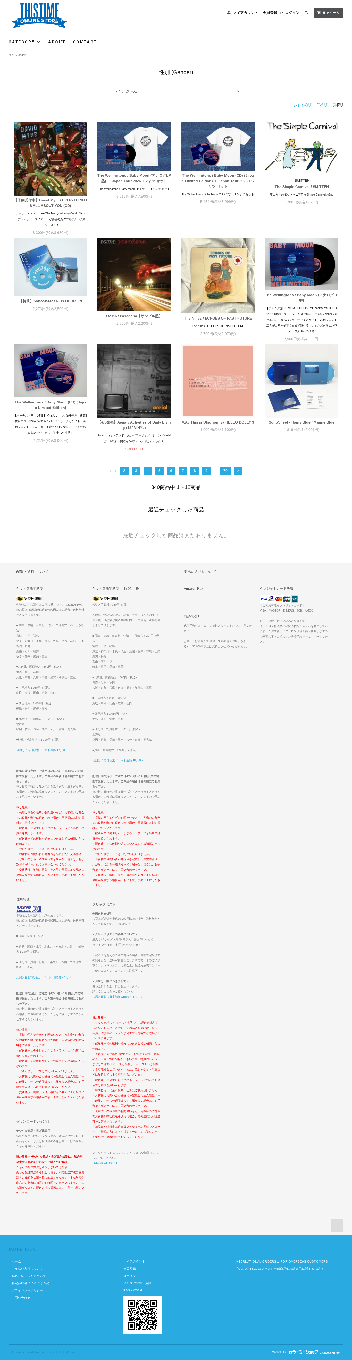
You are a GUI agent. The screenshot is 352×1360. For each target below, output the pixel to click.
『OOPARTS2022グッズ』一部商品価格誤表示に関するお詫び (279, 1268)
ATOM (137, 1290)
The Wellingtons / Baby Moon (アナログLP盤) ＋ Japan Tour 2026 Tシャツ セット (134, 178)
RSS (126, 1290)
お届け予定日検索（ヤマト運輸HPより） (42, 750)
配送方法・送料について (29, 1275)
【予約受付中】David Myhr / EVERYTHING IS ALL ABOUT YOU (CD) (50, 203)
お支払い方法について (27, 1268)
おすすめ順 (303, 105)
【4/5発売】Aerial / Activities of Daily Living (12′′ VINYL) (134, 425)
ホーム (16, 1261)
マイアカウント (245, 13)
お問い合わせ (21, 1297)
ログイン (292, 13)
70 (225, 471)
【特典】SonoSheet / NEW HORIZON (50, 301)
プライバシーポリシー (27, 1290)
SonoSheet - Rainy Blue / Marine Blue (301, 422)
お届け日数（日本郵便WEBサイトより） (118, 996)
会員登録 (270, 13)
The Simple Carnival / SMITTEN (302, 187)
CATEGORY (23, 41)
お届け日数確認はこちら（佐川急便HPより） (45, 977)
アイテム (331, 13)
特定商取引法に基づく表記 (30, 1283)
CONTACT (85, 41)
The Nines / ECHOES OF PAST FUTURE (218, 318)
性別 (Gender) (18, 54)
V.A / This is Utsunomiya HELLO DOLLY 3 (218, 422)
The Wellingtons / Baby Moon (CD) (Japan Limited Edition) (50, 405)
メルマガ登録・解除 (137, 1283)
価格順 (322, 105)
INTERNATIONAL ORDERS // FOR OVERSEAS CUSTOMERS (281, 1261)
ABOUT (57, 41)
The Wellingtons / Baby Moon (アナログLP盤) (301, 297)
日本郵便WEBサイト (105, 1162)
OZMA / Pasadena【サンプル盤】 (134, 316)
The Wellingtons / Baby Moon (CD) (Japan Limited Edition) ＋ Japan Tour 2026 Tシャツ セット (218, 180)
